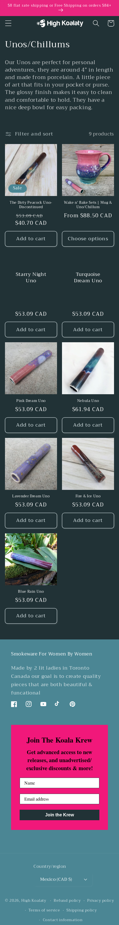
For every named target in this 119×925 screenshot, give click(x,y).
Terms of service (44, 910)
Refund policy (67, 900)
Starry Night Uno (31, 277)
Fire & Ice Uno (88, 496)
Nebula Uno (88, 401)
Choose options (88, 238)
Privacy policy (100, 900)
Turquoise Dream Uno (88, 277)
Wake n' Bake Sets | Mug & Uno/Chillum (88, 205)
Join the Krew (59, 814)
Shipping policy (81, 910)
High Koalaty (33, 900)
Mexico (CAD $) (56, 879)
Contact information (63, 920)
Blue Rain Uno (31, 591)
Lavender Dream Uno (31, 496)
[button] (8, 23)
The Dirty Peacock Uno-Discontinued (31, 205)
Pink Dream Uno (31, 401)
